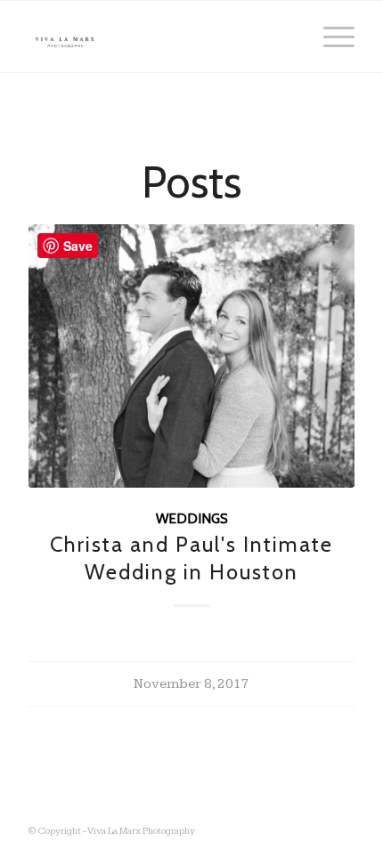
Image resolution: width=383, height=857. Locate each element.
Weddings (192, 518)
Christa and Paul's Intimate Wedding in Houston (191, 558)
